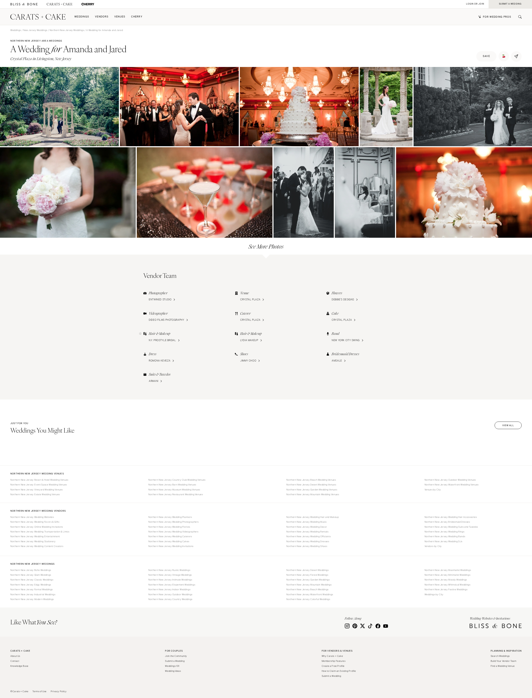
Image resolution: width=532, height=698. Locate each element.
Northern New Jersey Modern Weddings (32, 599)
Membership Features (334, 661)
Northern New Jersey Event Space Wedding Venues (38, 484)
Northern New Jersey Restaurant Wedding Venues (175, 494)
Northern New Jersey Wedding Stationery (33, 541)
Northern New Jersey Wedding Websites (32, 517)
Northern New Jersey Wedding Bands (445, 536)
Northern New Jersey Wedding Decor (306, 527)
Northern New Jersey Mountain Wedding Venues (312, 494)
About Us (15, 656)
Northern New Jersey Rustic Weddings (169, 570)
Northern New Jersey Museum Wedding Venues (174, 489)
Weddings (81, 16)
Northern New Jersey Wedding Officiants (308, 536)
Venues (120, 16)
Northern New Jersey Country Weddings (170, 599)
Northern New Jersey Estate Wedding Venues (35, 494)
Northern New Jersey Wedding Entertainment (35, 536)
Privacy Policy (59, 691)
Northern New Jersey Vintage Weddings (170, 575)
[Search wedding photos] (87, 4)
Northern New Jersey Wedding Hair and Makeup (312, 517)
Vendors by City (433, 546)
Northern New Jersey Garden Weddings (308, 579)
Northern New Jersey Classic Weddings (31, 579)
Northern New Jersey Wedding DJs (444, 541)
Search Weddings (500, 656)
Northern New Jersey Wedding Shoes (306, 546)
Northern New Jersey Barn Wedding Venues (172, 484)
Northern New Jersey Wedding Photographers (173, 522)
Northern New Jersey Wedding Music (306, 522)
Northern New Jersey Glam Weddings (30, 575)
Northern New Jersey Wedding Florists (169, 527)
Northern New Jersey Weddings (67, 30)
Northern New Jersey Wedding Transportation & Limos (39, 531)
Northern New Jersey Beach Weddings (307, 589)
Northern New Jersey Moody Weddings (446, 579)
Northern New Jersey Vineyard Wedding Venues (36, 489)
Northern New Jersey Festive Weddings (446, 589)
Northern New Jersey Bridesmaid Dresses (447, 522)
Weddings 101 (172, 666)
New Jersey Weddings (35, 30)
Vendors (101, 16)
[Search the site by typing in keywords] (518, 17)
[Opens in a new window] (24, 4)
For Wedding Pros (497, 17)
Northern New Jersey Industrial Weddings (32, 594)
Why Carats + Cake (332, 656)
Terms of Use (39, 691)
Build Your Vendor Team (503, 661)
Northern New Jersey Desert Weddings (307, 570)
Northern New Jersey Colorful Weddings (308, 599)
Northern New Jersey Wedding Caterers (170, 536)
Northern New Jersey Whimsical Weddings (447, 584)
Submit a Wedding (175, 661)
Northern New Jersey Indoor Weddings (169, 589)
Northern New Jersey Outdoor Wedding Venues (450, 480)
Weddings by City (434, 594)
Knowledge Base (19, 666)
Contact (14, 661)
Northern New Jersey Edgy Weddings (30, 584)
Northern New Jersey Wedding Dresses (307, 541)
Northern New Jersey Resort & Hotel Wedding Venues (39, 480)
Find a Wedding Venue (503, 666)
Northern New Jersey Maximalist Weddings (448, 570)
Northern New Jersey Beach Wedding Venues (311, 480)
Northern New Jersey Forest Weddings (307, 575)
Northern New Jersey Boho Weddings (30, 570)
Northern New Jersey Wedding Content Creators (36, 546)
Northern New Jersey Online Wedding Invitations (36, 527)
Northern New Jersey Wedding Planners (170, 517)
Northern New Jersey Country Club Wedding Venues (177, 480)
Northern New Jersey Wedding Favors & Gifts (34, 522)
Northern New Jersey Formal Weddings (31, 589)
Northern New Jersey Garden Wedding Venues (311, 489)
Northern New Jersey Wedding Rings (444, 531)
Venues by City (433, 489)
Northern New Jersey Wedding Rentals (307, 531)
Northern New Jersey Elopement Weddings (171, 584)
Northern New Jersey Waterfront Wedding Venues (452, 484)
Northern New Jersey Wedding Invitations (170, 546)
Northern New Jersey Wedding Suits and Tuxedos (451, 527)
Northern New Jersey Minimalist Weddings (447, 575)
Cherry (136, 16)
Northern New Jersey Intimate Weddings (170, 579)
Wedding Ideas (173, 671)
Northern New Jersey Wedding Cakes (168, 541)
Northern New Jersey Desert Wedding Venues (311, 484)
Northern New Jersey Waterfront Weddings (309, 594)
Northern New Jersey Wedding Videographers (173, 531)
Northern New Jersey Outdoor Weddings (170, 594)
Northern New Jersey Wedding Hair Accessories (451, 517)
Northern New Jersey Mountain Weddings (308, 584)
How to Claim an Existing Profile (339, 671)
